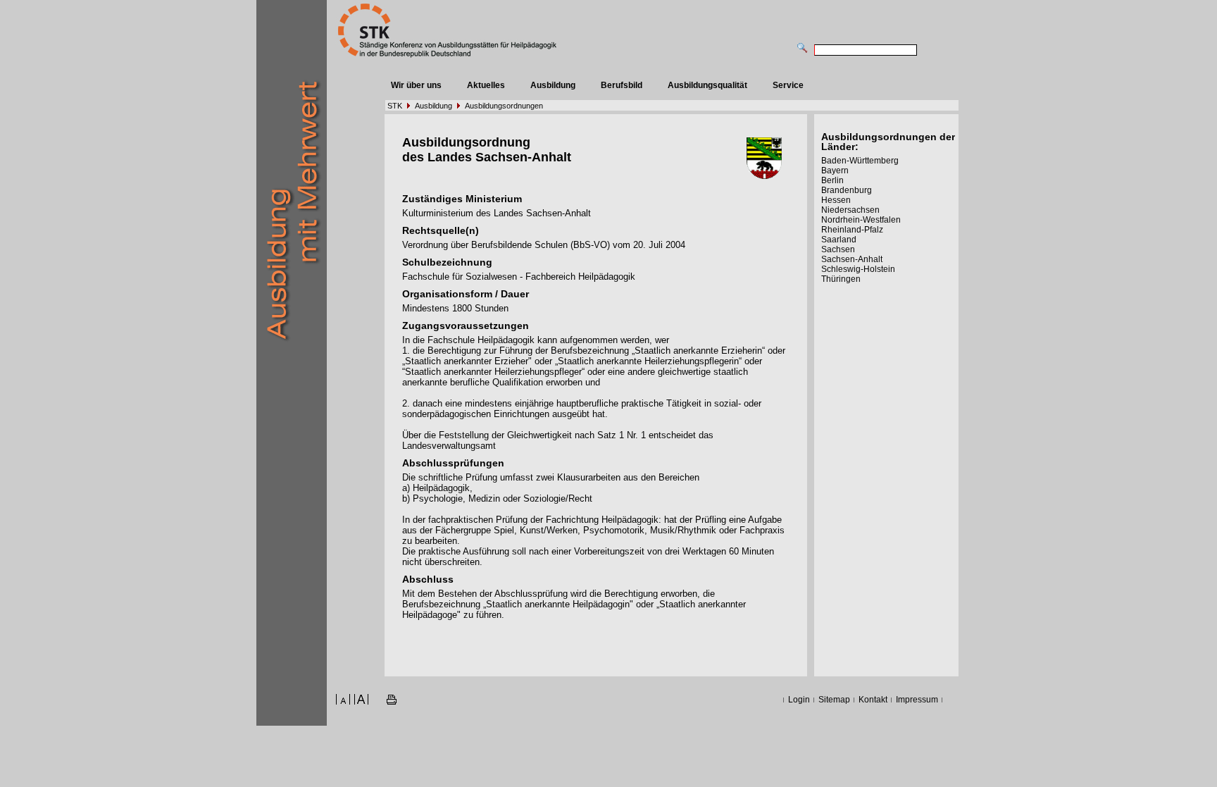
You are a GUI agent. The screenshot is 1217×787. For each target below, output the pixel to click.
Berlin (832, 180)
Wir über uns (416, 85)
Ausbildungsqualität (707, 85)
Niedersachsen (850, 210)
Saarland (838, 239)
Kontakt (873, 700)
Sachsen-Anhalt (851, 259)
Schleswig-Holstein (858, 269)
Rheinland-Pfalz (852, 230)
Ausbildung (552, 85)
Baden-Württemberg (860, 161)
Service (788, 85)
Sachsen (838, 249)
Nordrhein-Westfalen (861, 220)
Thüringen (841, 279)
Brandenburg (846, 190)
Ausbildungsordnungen (504, 105)
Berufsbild (621, 85)
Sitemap (834, 700)
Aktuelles (486, 85)
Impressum (917, 700)
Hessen (836, 200)
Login (799, 700)
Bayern (835, 170)
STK (394, 105)
